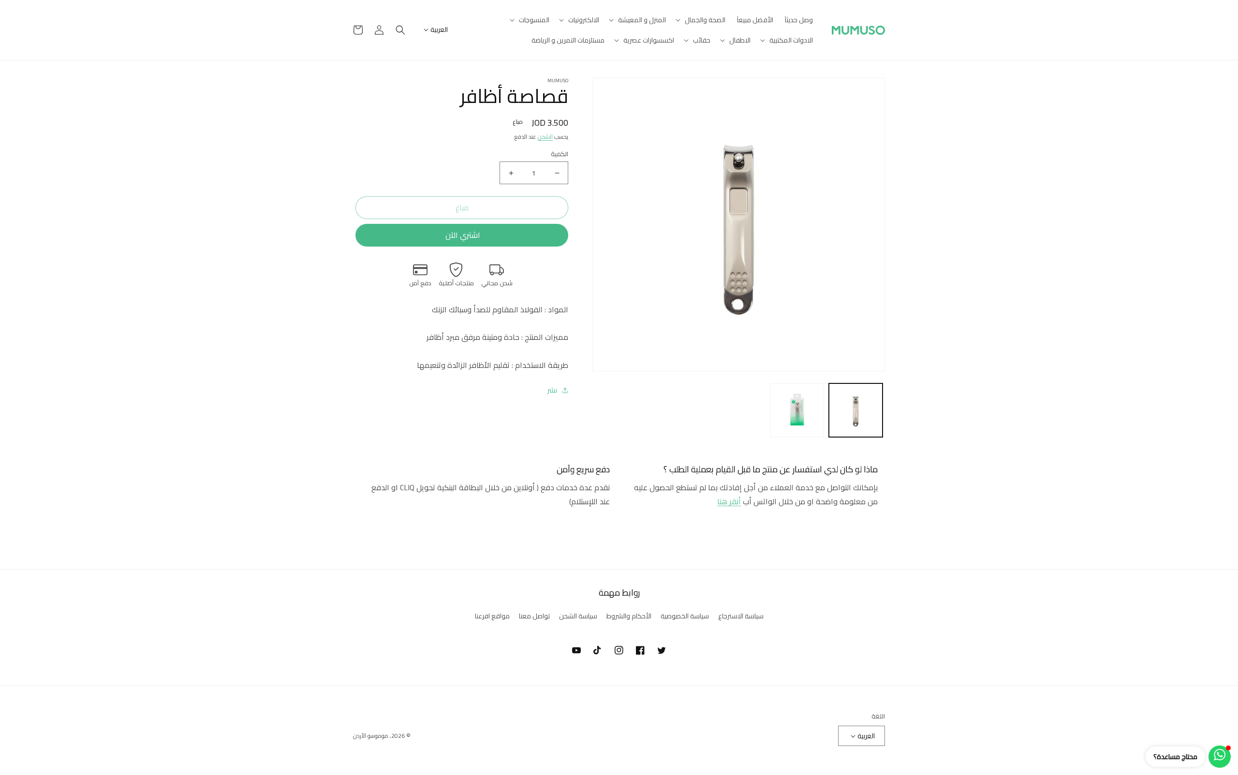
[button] (701, 20)
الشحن (545, 136)
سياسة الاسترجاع (741, 616)
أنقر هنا (729, 501)
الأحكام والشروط (628, 616)
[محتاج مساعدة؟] (1219, 756)
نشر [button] (552, 390)
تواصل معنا (534, 616)
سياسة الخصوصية (685, 616)
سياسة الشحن (578, 616)
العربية (439, 29)
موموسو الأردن (370, 735)
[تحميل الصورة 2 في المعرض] (797, 410)
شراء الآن (461, 235)
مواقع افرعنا (492, 616)
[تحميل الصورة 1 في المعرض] (856, 410)
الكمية (559, 154)
